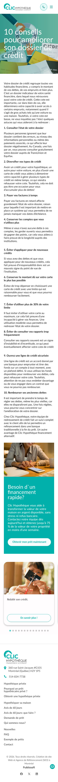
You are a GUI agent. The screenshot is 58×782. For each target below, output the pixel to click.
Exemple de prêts (14, 739)
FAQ (6, 734)
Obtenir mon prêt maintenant (29, 542)
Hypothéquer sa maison (17, 703)
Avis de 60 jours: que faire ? (19, 713)
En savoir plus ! (29, 618)
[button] (10, 630)
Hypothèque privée (15, 683)
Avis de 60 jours (13, 708)
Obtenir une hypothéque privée (22, 696)
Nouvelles (9, 729)
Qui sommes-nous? (15, 723)
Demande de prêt (14, 718)
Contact (8, 744)
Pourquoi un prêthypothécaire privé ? (15, 690)
